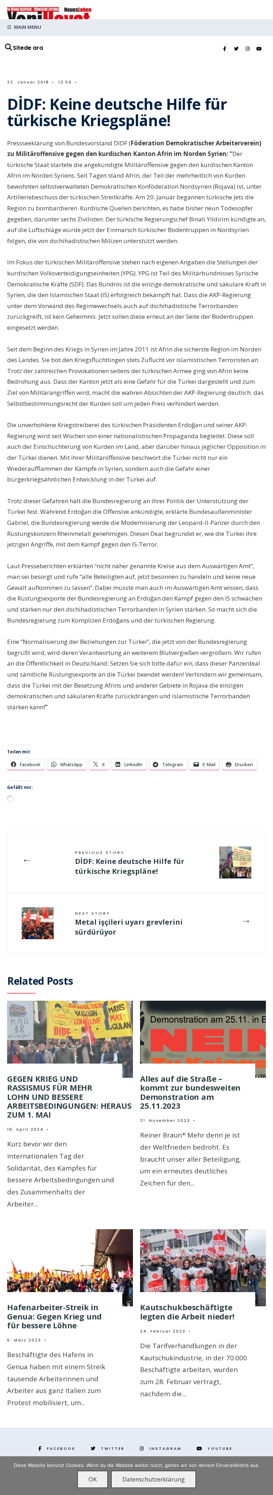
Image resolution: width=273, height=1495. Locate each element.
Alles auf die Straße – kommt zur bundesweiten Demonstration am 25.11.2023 (190, 1092)
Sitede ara (28, 48)
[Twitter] (236, 49)
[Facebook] (224, 49)
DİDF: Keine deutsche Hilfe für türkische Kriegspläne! (129, 863)
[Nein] (264, 1475)
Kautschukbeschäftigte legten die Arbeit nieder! (187, 1311)
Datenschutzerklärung (153, 1479)
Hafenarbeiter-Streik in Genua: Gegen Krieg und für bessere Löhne (54, 1316)
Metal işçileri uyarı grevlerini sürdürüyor (129, 923)
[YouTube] (258, 49)
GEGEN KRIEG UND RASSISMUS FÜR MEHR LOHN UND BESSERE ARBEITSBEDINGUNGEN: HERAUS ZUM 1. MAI (69, 1096)
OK (93, 1479)
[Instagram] (247, 49)
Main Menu (27, 27)
